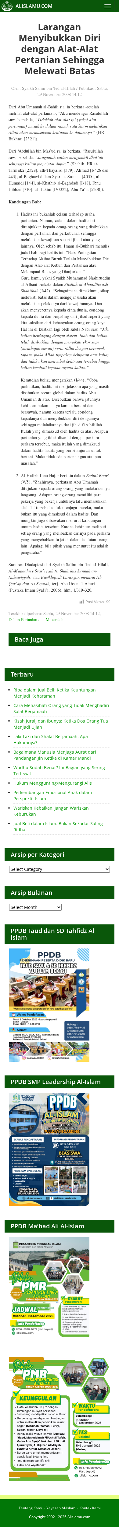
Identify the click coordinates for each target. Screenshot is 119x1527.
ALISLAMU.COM (34, 6)
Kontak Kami (90, 1508)
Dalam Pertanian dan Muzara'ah (36, 619)
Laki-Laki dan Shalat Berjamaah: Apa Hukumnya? (50, 739)
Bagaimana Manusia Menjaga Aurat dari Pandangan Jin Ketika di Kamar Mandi (54, 755)
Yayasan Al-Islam (60, 1508)
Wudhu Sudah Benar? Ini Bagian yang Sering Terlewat (59, 770)
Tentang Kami (30, 1508)
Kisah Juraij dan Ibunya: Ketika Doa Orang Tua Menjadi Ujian (60, 724)
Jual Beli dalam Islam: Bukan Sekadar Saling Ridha (58, 826)
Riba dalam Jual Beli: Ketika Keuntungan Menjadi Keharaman (54, 693)
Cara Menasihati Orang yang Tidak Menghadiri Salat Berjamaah (61, 708)
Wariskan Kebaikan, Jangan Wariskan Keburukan (51, 811)
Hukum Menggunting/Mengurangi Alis (52, 783)
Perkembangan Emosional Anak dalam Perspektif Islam (52, 795)
